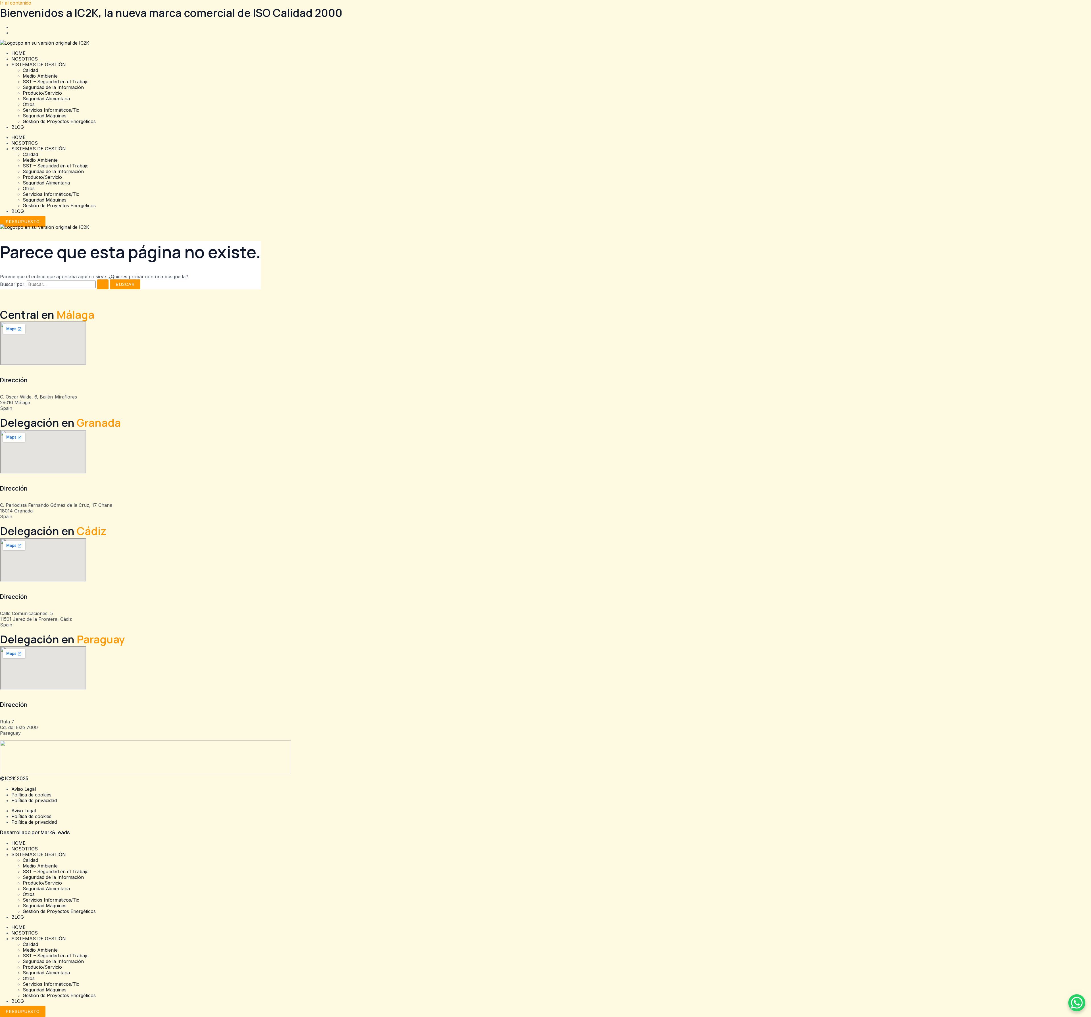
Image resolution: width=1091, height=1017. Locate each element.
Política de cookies (31, 795)
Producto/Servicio (42, 93)
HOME (18, 53)
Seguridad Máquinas (44, 116)
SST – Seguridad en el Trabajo (56, 81)
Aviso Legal (23, 789)
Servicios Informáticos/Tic (51, 110)
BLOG (17, 127)
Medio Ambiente (40, 76)
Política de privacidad (34, 800)
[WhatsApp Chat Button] (1076, 1002)
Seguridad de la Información (53, 87)
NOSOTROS (24, 59)
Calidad (30, 70)
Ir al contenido (15, 3)
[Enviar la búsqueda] (103, 284)
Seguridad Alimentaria (46, 98)
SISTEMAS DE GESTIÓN (38, 64)
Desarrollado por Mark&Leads (35, 832)
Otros (29, 104)
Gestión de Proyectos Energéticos (59, 121)
